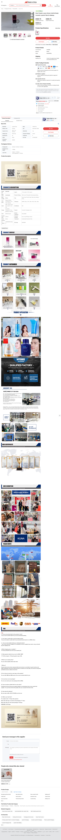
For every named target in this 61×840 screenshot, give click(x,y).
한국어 (47, 831)
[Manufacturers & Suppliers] (31, 2)
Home (2, 8)
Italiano (31, 831)
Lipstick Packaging (25, 819)
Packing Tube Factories (17, 817)
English (9, 831)
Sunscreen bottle (4, 798)
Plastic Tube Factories (6, 817)
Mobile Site (28, 830)
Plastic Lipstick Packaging (49, 819)
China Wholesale (29, 829)
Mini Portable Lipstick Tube (36, 811)
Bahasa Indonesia (34, 832)
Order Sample (55, 44)
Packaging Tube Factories (28, 817)
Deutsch (35, 831)
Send (11, 757)
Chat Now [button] (55, 41)
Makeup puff (47, 794)
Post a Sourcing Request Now (16, 759)
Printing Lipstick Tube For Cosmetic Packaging (10, 819)
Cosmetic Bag (33, 798)
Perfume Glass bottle (20, 798)
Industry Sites (42, 829)
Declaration (43, 835)
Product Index (54, 829)
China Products (10, 829)
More (2, 825)
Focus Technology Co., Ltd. (22, 835)
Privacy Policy (48, 835)
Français (21, 831)
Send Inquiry (41, 41)
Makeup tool (47, 798)
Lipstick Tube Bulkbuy (18, 822)
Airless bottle (47, 796)
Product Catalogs (18, 791)
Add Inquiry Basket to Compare (17, 39)
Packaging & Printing (7, 8)
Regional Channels (48, 829)
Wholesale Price (35, 829)
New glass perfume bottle (6, 794)
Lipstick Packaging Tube (6, 822)
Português (17, 831)
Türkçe (25, 832)
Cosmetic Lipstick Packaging (36, 819)
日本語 (50, 831)
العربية (44, 831)
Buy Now (48, 38)
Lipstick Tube (21, 8)
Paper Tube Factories (40, 817)
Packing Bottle (15, 8)
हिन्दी (53, 831)
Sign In (37, 112)
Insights (33, 830)
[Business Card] (58, 123)
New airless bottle (19, 794)
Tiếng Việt (28, 832)
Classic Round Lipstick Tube (7, 811)
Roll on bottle (18, 796)
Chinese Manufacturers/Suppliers (20, 829)
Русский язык (26, 831)
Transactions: (53, 101)
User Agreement (37, 835)
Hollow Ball (3, 796)
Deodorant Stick (33, 796)
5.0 (47, 120)
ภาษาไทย (56, 831)
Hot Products (5, 829)
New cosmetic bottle (34, 794)
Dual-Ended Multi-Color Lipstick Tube (21, 811)
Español (13, 831)
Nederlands (39, 831)
